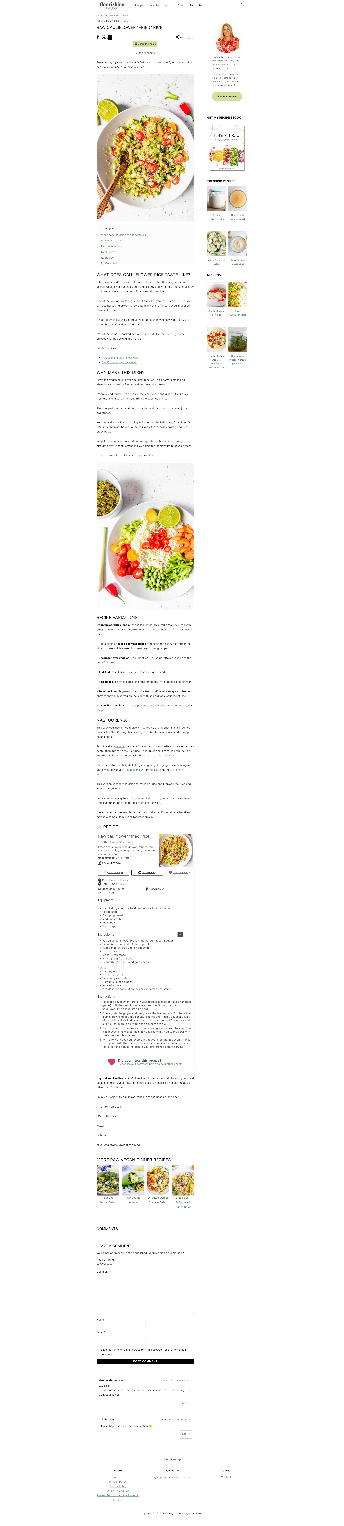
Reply (185, 1403)
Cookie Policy (118, 1486)
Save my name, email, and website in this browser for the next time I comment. (143, 1352)
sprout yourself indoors (141, 798)
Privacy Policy (118, 1481)
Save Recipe (180, 872)
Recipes (140, 5)
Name (101, 1319)
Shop (181, 5)
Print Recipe (115, 872)
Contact (226, 1477)
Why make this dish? (114, 240)
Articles (155, 5)
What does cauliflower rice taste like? (124, 234)
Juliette (219, 57)
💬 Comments (110, 263)
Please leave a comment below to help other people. (150, 1063)
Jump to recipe (145, 52)
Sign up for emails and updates (172, 1477)
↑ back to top (172, 1459)
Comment (104, 1271)
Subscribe (196, 5)
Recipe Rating (105, 1259)
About (169, 5)
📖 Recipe (107, 257)
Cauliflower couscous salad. (119, 362)
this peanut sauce (143, 705)
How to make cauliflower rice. (120, 357)
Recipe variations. (112, 246)
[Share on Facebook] (99, 38)
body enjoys (113, 319)
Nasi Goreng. (109, 252)
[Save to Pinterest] (110, 37)
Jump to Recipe (146, 43)
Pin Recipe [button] (148, 872)
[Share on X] (105, 38)
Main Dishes (121, 15)
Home (100, 15)
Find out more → (227, 96)
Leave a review (111, 862)
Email (101, 1332)
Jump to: (109, 228)
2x (185, 934)
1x (180, 934)
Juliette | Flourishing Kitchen (116, 842)
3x (190, 934)
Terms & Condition (118, 1490)
